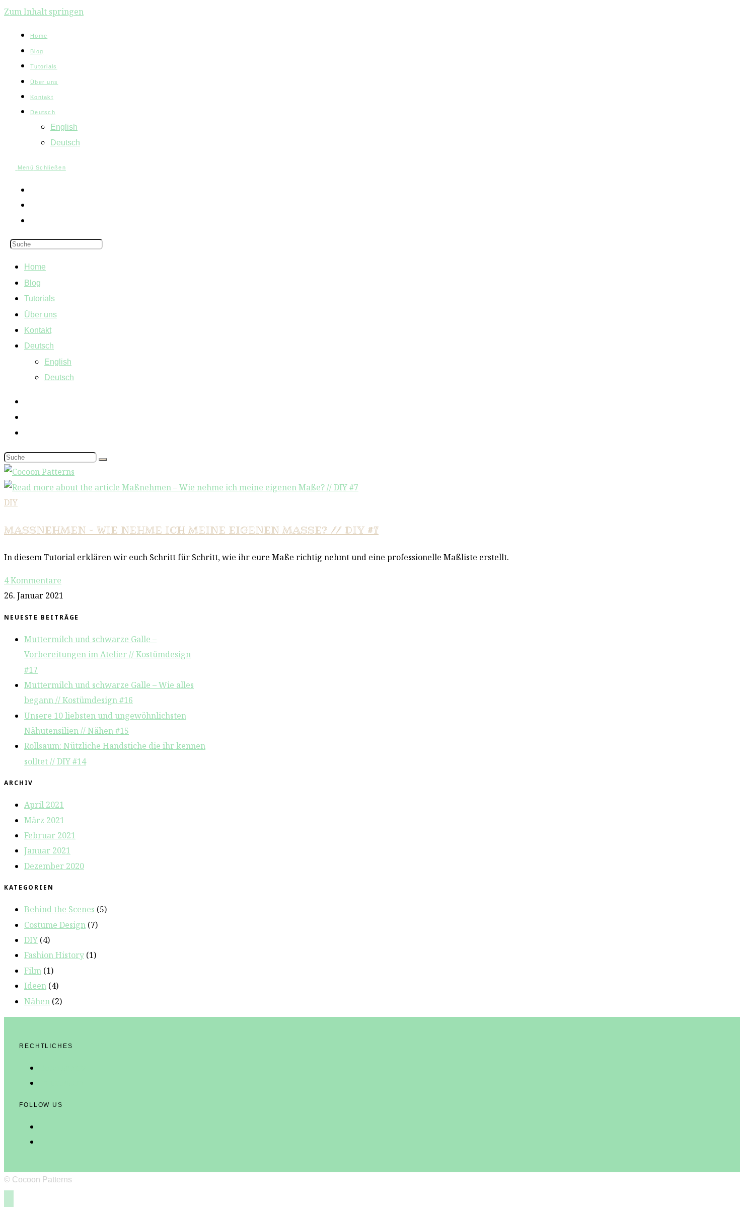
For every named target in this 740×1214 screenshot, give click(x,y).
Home (35, 267)
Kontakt (37, 330)
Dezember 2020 (54, 866)
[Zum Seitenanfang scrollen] (9, 1198)
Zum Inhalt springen (44, 11)
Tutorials (39, 298)
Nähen (37, 1001)
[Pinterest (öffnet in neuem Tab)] (33, 189)
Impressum (61, 1082)
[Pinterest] (42, 1141)
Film (32, 970)
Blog (32, 283)
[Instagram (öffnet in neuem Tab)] (33, 204)
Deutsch (39, 345)
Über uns (40, 314)
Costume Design (55, 924)
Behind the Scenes (59, 909)
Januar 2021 (47, 850)
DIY (11, 502)
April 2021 (44, 804)
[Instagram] (42, 1126)
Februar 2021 (50, 835)
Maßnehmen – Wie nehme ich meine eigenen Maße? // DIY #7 (191, 530)
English (57, 362)
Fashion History (54, 955)
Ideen (35, 985)
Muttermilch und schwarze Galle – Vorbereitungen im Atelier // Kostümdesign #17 (107, 654)
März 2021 (44, 820)
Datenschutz (63, 1067)
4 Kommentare (32, 580)
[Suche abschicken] (103, 459)
